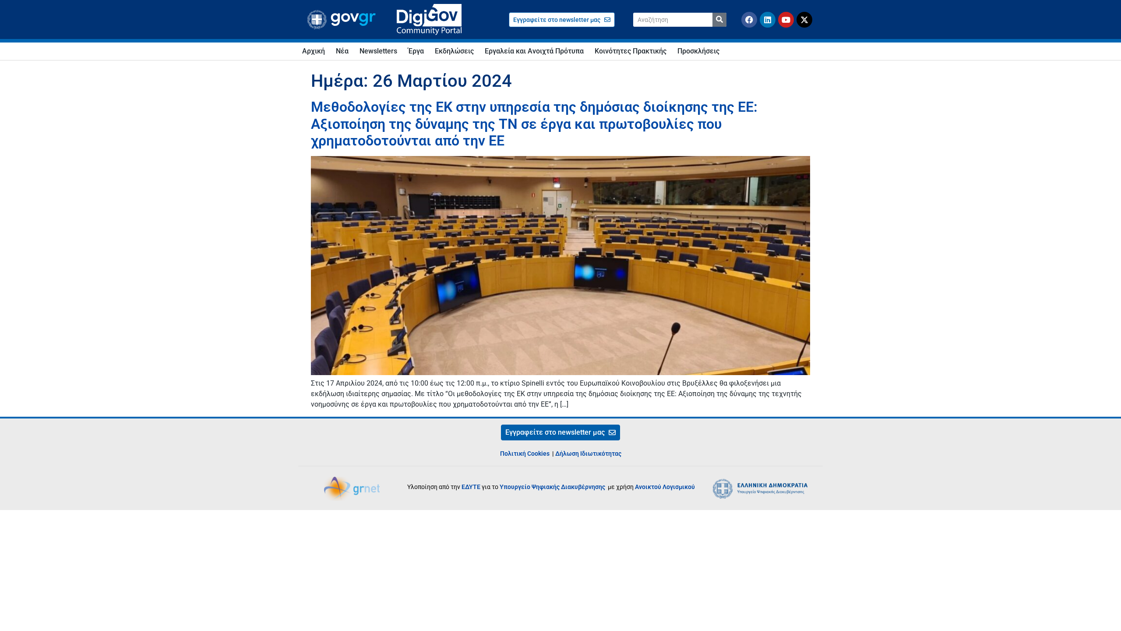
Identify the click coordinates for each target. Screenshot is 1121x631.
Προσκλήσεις (698, 51)
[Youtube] (786, 20)
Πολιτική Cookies (525, 453)
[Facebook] (749, 20)
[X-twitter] (804, 20)
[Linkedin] (768, 20)
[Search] (719, 20)
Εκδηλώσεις (454, 51)
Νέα (342, 51)
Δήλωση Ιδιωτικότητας (588, 453)
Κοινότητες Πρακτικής (630, 51)
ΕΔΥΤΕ (471, 486)
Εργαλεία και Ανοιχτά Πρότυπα (534, 51)
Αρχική (313, 51)
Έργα (416, 51)
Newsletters (378, 51)
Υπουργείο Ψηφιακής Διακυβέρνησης (553, 486)
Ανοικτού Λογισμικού (665, 486)
